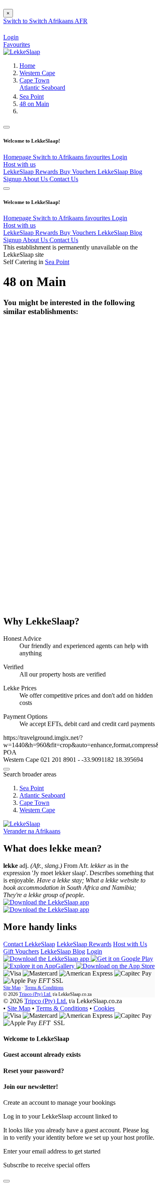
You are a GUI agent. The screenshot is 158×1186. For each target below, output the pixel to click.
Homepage (18, 157)
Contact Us (63, 179)
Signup (13, 179)
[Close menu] (6, 127)
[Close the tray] (6, 1181)
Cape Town (34, 80)
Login (119, 157)
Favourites (16, 44)
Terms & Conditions (44, 988)
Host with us (19, 164)
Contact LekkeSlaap (29, 944)
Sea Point (31, 96)
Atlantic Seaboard (42, 87)
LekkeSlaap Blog (120, 171)
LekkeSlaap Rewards (31, 171)
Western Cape (37, 72)
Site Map (12, 988)
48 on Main (34, 103)
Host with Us (130, 944)
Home (27, 65)
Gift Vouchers (21, 951)
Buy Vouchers (79, 171)
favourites (98, 157)
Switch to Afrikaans (59, 157)
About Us (36, 179)
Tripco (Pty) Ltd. (35, 994)
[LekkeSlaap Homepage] (21, 51)
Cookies (104, 1008)
